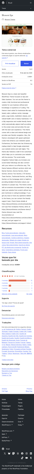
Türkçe (10, 353)
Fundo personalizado (11, 233)
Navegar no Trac (7, 373)
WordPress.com (8, 431)
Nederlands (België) (23, 347)
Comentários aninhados (13, 250)
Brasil (8, 449)
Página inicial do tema (8, 88)
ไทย (30, 351)
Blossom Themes (10, 19)
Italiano (24, 344)
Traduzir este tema (7, 359)
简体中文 (29, 353)
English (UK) (23, 331)
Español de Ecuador (8, 338)
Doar (20, 422)
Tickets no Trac (6, 375)
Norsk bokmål (12, 347)
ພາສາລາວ (4, 347)
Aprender (5, 415)
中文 (4, 355)
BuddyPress (7, 441)
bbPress (5, 437)
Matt (4, 434)
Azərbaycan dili (10, 329)
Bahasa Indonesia (16, 344)
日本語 (29, 344)
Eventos (20, 418)
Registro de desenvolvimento (11, 368)
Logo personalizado (17, 235)
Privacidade (6, 409)
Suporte (4, 418)
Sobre (4, 399)
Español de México (26, 338)
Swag (20, 425)
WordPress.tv (7, 425)
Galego (28, 342)
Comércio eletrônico (17, 238)
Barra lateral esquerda (21, 242)
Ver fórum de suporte (8, 306)
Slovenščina (18, 351)
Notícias (4, 403)
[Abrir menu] (31, 2)
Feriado (12, 242)
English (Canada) (14, 331)
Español (17, 338)
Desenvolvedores (8, 422)
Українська (16, 353)
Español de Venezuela (8, 340)
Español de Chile (13, 336)
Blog (3, 233)
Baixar (26, 63)
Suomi (18, 340)
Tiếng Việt (23, 353)
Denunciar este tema (8, 318)
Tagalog (4, 353)
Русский (4, 351)
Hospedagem (6, 406)
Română (28, 349)
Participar (21, 415)
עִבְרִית (3, 344)
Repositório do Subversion (10, 371)
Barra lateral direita (12, 245)
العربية (3, 329)
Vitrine (20, 399)
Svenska (25, 351)
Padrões (21, 409)
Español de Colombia (25, 336)
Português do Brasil (20, 349)
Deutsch (23, 329)
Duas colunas (12, 252)
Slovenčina (11, 351)
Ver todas (29, 294)
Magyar (8, 344)
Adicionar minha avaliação (9, 294)
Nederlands (5, 349)
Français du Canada (14, 342)
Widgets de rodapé (15, 240)
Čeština (18, 329)
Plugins (20, 406)
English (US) (15, 333)
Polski (11, 349)
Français (22, 342)
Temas (4, 8)
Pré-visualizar (10, 63)
